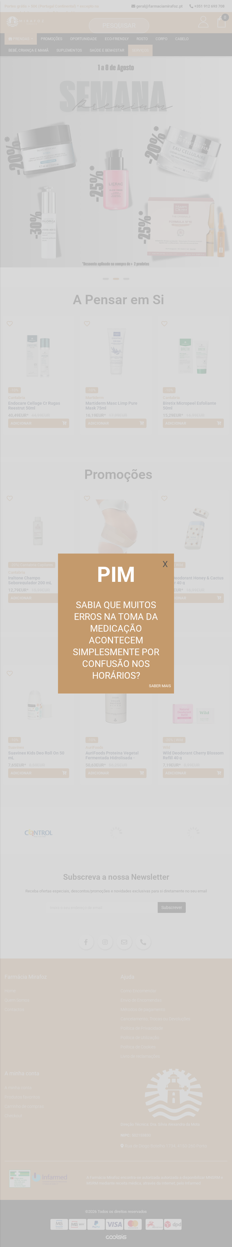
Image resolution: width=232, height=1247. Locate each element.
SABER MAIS (160, 686)
